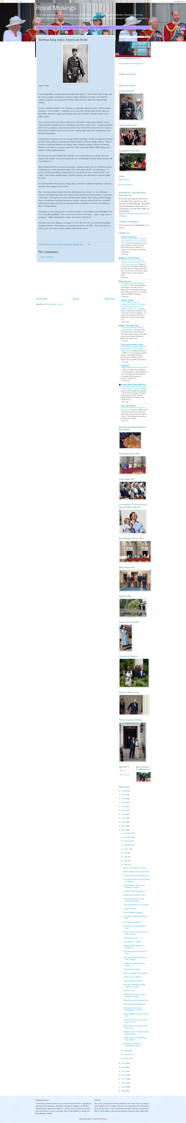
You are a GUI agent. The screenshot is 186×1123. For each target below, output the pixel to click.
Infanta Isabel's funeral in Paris (134, 895)
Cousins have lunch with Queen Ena (136, 875)
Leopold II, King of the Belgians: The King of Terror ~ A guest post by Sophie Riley (134, 348)
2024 (124, 798)
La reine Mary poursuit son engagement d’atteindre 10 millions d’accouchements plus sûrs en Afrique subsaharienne (133, 305)
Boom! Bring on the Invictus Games (136, 871)
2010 (124, 1083)
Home (40, 27)
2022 (124, 806)
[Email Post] (88, 244)
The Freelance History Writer (132, 344)
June (126, 856)
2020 (124, 814)
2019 (124, 818)
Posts (124, 770)
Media (92, 27)
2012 (124, 1075)
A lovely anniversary (130, 938)
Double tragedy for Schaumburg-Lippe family (135, 1038)
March (126, 1050)
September (128, 845)
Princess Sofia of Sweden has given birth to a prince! (135, 933)
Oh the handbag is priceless (133, 912)
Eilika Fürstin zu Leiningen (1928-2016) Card (135, 1026)
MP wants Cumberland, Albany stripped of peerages (134, 985)
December (128, 833)
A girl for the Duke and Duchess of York (135, 917)
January (127, 1058)
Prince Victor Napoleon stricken (134, 868)
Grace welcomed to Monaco (133, 981)
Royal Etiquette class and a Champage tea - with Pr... (133, 1009)
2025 (124, 794)
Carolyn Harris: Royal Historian (133, 384)
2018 (124, 822)
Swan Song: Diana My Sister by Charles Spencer (132, 328)
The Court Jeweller (128, 405)
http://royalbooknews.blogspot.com (131, 63)
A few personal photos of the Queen (136, 904)
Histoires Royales (127, 300)
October (127, 841)
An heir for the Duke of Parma (134, 891)
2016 (124, 830)
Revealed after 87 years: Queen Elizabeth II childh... (134, 995)
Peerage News (126, 281)
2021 (124, 810)
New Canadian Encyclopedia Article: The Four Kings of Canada (134, 387)
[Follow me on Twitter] (124, 179)
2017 (124, 826)
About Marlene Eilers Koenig (74, 27)
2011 (124, 1079)
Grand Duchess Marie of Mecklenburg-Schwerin (132, 1044)
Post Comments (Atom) (54, 304)
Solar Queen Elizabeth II (132, 922)
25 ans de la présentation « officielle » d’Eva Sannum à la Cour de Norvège (134, 239)
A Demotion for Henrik (131, 969)
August (126, 849)
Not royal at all (128, 990)
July (125, 853)
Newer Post (41, 298)
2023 (124, 802)
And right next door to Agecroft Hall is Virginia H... (136, 880)
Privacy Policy (53, 27)
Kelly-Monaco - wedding (132, 941)
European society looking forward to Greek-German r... (136, 1032)
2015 (124, 1063)
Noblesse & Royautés (129, 236)
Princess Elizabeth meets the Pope (135, 973)
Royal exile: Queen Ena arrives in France (135, 952)
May (125, 860)
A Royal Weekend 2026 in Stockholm (134, 367)
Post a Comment (47, 257)
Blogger (104, 1119)
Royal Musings (56, 8)
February (127, 1054)
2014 (124, 1067)
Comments (126, 775)
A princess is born (129, 908)
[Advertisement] (75, 279)
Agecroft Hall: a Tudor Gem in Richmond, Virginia (134, 886)
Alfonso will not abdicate (132, 977)
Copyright (103, 27)
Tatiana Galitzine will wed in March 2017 (136, 1015)
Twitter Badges (126, 184)
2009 (124, 1087)
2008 (124, 1091)
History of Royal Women (130, 258)
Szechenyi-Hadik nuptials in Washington (133, 946)
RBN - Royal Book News (130, 325)
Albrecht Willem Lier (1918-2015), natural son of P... (135, 1020)
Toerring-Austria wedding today (134, 1004)
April (126, 864)
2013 (124, 1071)
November (128, 837)
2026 (124, 791)
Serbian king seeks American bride (135, 1000)
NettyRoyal (125, 365)
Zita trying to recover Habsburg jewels (134, 927)
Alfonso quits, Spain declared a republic (134, 964)
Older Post (110, 298)
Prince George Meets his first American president (133, 900)
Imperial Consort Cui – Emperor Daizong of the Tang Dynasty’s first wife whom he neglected (133, 262)
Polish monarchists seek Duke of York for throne (134, 958)
